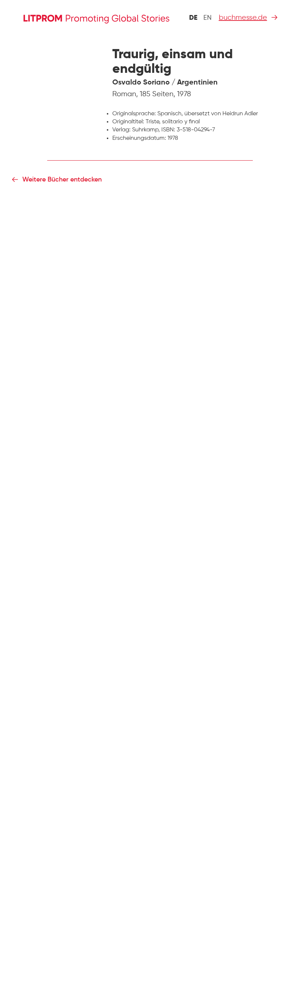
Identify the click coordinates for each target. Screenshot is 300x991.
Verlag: (121, 130)
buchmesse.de (243, 18)
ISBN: (168, 130)
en (207, 18)
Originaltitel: (128, 122)
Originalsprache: (134, 114)
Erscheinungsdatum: (139, 138)
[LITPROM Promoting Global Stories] (96, 18)
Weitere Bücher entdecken (62, 179)
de (193, 18)
